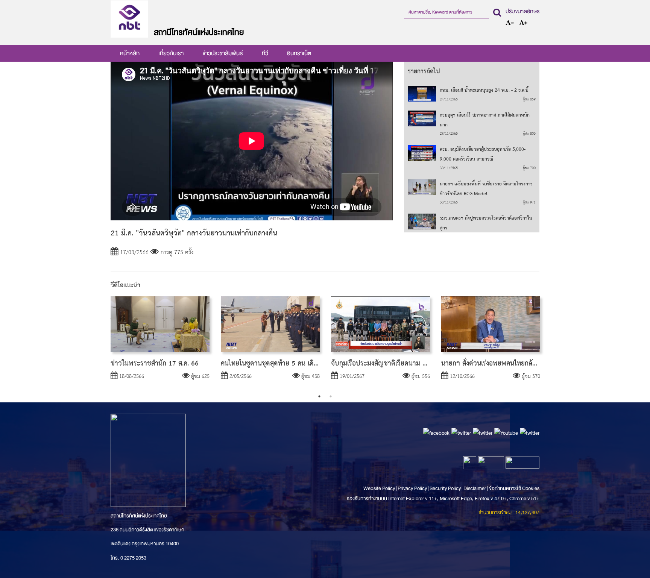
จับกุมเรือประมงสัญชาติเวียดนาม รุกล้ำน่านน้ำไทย (398, 363)
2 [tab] (330, 396)
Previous (99, 343)
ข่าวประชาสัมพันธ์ (222, 53)
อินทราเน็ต (299, 53)
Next (550, 343)
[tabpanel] (160, 343)
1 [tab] (319, 396)
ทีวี (265, 53)
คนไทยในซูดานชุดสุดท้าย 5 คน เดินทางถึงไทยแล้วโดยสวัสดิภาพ (308, 363)
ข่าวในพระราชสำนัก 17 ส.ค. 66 (155, 363)
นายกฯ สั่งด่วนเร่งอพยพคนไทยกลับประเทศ (499, 363)
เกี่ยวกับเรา (171, 53)
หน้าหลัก (130, 53)
